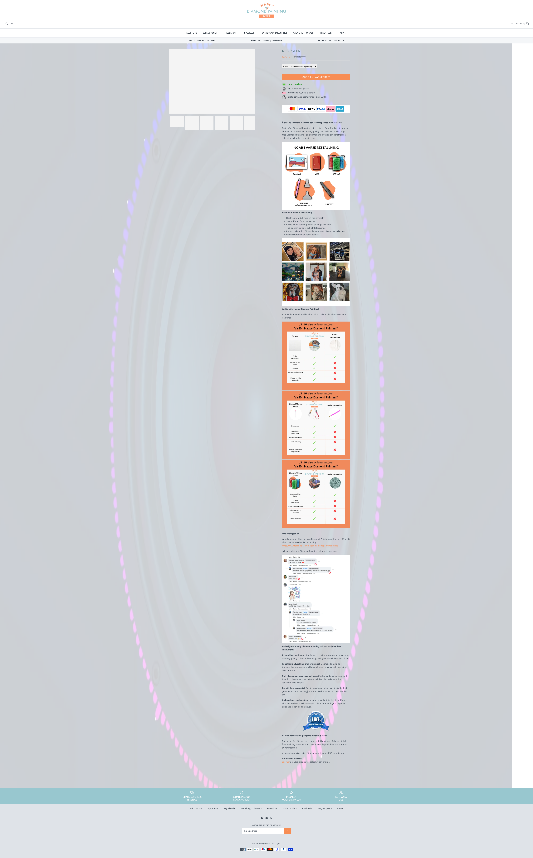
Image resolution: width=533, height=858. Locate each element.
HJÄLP (341, 33)
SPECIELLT (249, 33)
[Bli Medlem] (287, 831)
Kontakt (340, 808)
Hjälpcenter (213, 808)
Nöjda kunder (229, 808)
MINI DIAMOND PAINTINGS (274, 33)
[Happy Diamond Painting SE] (266, 10)
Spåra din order (196, 808)
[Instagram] (271, 818)
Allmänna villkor (290, 808)
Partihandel (307, 808)
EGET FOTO (191, 33)
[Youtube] (267, 818)
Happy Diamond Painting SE (269, 843)
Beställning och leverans (251, 808)
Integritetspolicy (325, 808)
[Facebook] (262, 818)
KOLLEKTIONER (210, 33)
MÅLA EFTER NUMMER (303, 33)
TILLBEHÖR (230, 33)
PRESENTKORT (326, 33)
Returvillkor (272, 808)
